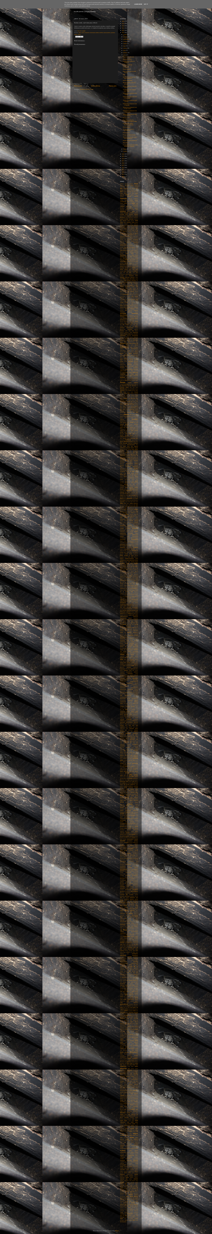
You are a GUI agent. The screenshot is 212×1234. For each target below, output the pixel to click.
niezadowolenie (123, 700)
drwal (125, 340)
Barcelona (128, 236)
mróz (130, 648)
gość (126, 421)
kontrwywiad (127, 542)
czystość (136, 300)
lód (126, 588)
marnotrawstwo (131, 605)
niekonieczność (127, 676)
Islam (128, 473)
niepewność (122, 683)
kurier (124, 569)
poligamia (131, 802)
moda (127, 640)
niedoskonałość (123, 675)
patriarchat (129, 763)
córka (137, 289)
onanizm (121, 734)
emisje (128, 374)
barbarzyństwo (123, 236)
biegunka (131, 250)
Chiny (124, 279)
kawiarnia (131, 500)
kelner (132, 501)
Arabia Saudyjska (124, 213)
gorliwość (122, 419)
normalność (122, 706)
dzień (132, 355)
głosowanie (129, 412)
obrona (121, 714)
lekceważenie (135, 576)
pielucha (136, 771)
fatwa (128, 389)
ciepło (137, 285)
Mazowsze (125, 613)
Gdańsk (124, 406)
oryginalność (125, 742)
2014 (123, 167)
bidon (137, 248)
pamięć (130, 752)
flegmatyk (136, 393)
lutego (124, 149)
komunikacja (127, 528)
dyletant (134, 343)
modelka (131, 640)
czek (125, 297)
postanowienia (123, 818)
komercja (136, 520)
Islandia (132, 473)
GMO (130, 414)
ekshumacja (129, 364)
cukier (128, 291)
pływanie (128, 784)
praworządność (125, 836)
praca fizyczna (135, 828)
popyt (132, 812)
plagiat (131, 780)
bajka (121, 231)
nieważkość (136, 695)
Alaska (121, 193)
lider (137, 580)
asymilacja (136, 219)
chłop (133, 279)
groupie (136, 425)
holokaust (135, 443)
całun (121, 272)
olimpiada (128, 733)
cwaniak (132, 291)
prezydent (122, 841)
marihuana (132, 604)
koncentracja (122, 530)
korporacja (122, 547)
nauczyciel (128, 665)
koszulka (124, 550)
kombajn (121, 520)
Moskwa (122, 646)
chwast (136, 282)
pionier (124, 776)
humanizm (128, 447)
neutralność (126, 670)
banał (131, 233)
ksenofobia (122, 563)
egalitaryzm (136, 358)
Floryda (121, 395)
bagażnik (130, 230)
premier (133, 837)
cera (133, 274)
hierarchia (124, 438)
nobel (134, 703)
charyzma (127, 277)
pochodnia (136, 786)
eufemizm (130, 380)
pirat (128, 778)
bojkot (130, 259)
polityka (130, 804)
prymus (133, 856)
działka (126, 353)
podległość (130, 790)
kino (134, 504)
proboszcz (122, 842)
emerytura (135, 372)
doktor (126, 330)
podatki (132, 789)
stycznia (125, 151)
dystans (132, 350)
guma (127, 430)
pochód (121, 787)
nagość (132, 656)
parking (130, 758)
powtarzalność (135, 824)
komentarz (131, 520)
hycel (126, 449)
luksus (130, 590)
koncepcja (128, 530)
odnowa (136, 720)
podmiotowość (122, 792)
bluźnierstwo (135, 256)
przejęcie (129, 866)
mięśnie (136, 627)
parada (127, 757)
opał (133, 734)
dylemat (130, 343)
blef (131, 255)
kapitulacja (122, 492)
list (127, 582)
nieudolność (131, 694)
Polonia (136, 804)
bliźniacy (122, 256)
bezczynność (135, 239)
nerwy (136, 668)
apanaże (136, 208)
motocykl (130, 646)
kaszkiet (131, 496)
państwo (122, 755)
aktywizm (129, 191)
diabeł (136, 321)
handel (129, 433)
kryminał (122, 560)
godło (124, 416)
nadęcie (136, 652)
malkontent (122, 599)
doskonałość (123, 335)
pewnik (121, 769)
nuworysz (133, 709)
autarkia (136, 222)
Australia (129, 222)
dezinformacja (126, 321)
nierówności (123, 687)
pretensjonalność (130, 839)
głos (125, 412)
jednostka (136, 477)
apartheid (132, 209)
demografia (123, 313)
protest (129, 853)
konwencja (122, 544)
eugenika (133, 380)
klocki (126, 511)
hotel (132, 446)
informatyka (122, 462)
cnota (125, 289)
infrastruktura (129, 462)
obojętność (122, 712)
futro (132, 401)
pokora (136, 798)
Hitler (134, 441)
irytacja (124, 473)
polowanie (122, 806)
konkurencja (135, 534)
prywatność (129, 858)
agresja (121, 190)
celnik (133, 272)
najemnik (130, 657)
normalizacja (135, 705)
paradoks (131, 757)
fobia (127, 395)
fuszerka (128, 401)
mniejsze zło (135, 637)
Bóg (125, 261)
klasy (129, 506)
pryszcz (136, 856)
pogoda (127, 797)
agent (137, 188)
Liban (137, 579)
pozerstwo (122, 826)
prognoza (127, 845)
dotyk (124, 337)
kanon (121, 490)
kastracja (121, 496)
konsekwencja (135, 536)
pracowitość (129, 829)
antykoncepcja (129, 206)
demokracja (135, 313)
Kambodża (122, 487)
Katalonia (122, 498)
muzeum (131, 649)
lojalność (136, 585)
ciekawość (122, 285)
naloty (137, 657)
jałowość (136, 474)
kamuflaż (136, 487)
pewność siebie (126, 769)
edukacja (126, 358)
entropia (130, 375)
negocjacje (122, 668)
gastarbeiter (131, 403)
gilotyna (136, 409)
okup (131, 731)
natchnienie (135, 664)
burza (125, 271)
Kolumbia (131, 519)
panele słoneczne (131, 753)
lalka (126, 572)
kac (137, 482)
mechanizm (126, 615)
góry (128, 422)
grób (124, 427)
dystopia (136, 350)
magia (121, 597)
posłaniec (132, 817)
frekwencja (133, 398)
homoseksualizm (131, 444)
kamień (126, 487)
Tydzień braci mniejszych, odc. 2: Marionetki (130, 111)
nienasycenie (128, 678)
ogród (127, 728)
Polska (128, 806)
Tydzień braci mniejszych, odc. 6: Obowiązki (130, 97)
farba (131, 387)
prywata (125, 858)
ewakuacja (136, 382)
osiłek (134, 742)
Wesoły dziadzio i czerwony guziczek (129, 83)
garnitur (126, 403)
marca (124, 55)
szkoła (75, 34)
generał (132, 406)
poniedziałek (127, 809)
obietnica (128, 711)
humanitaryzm (123, 447)
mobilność (136, 638)
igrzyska (127, 452)
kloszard (134, 511)
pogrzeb (136, 797)
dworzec (133, 341)
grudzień (131, 427)
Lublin (128, 588)
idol (130, 451)
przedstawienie (135, 864)
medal (130, 615)
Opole (134, 736)
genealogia (128, 406)
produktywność (135, 842)
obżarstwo (122, 717)
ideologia (122, 451)
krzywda (132, 561)
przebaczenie (122, 859)
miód (128, 634)
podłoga (133, 790)
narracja (121, 662)
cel (127, 272)
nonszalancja (127, 705)
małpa (121, 601)
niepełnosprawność (134, 681)
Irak (130, 471)
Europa (122, 382)
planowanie (122, 781)
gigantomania (131, 409)
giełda (124, 409)
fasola (137, 387)
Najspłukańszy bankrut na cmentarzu (129, 61)
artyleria (133, 215)
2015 (123, 165)
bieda (121, 250)
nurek (130, 709)
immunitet (122, 454)
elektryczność (123, 370)
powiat (136, 821)
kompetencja (123, 525)
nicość (130, 670)
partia (121, 760)
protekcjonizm (122, 853)
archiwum (136, 212)
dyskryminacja (134, 348)
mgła (137, 622)
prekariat (121, 837)
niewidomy (130, 697)
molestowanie (122, 641)
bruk (133, 264)
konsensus (128, 537)
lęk (134, 579)
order (137, 739)
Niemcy (133, 677)
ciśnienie (134, 288)
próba (137, 855)
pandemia (121, 753)
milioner (126, 630)
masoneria (124, 610)
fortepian (128, 396)
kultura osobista (99, 32)
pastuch (128, 761)
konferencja (122, 531)
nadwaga (127, 654)
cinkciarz (127, 288)
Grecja (121, 425)
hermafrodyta (129, 436)
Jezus (133, 481)
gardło (124, 403)
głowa (134, 412)
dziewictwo (135, 355)
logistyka (132, 585)
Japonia (125, 476)
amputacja (126, 200)
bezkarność (122, 242)
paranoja (135, 757)
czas (132, 296)
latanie (132, 572)
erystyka (124, 378)
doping (125, 334)
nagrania (136, 656)
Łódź (125, 594)
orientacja (134, 741)
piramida (136, 776)
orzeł (130, 742)
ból (131, 261)
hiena (121, 438)
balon (137, 231)
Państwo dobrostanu (127, 80)
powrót (136, 823)
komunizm (135, 528)
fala (128, 385)
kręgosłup (121, 557)
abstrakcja (122, 185)
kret (129, 555)
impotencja (128, 455)
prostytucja (122, 852)
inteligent (121, 468)
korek (133, 545)
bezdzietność (127, 241)
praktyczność (127, 831)
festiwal (129, 390)
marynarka (122, 608)
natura (124, 665)
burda (137, 269)
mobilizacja (131, 638)
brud (126, 264)
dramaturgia (122, 338)
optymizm (132, 739)
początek (136, 787)
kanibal (136, 489)
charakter (122, 277)
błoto (129, 258)
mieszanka (136, 626)
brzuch (136, 266)
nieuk (121, 695)
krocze (125, 557)
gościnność (122, 421)
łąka (137, 593)
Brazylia (130, 263)
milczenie (122, 630)
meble (135, 613)
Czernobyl (122, 299)
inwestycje (135, 470)
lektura (133, 577)
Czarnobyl (136, 294)
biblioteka (133, 248)
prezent (136, 839)
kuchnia (121, 566)
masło (121, 610)
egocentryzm (126, 359)
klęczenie (121, 509)
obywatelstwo (135, 716)
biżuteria (128, 255)
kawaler (124, 500)
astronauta (126, 219)
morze (136, 645)
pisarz (130, 778)
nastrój (125, 664)
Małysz (124, 601)
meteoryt (124, 621)
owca (132, 747)
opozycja (132, 738)
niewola (128, 698)
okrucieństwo (122, 731)
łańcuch (126, 593)
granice (131, 424)
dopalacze (122, 334)
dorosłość (136, 334)
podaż (137, 789)
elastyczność (122, 369)
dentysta (136, 315)
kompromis (127, 526)
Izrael (121, 475)
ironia (121, 473)
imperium (132, 454)
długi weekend (125, 324)
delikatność (130, 310)
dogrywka (136, 329)
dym (137, 343)
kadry (130, 484)
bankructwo (131, 234)
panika (136, 753)
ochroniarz (122, 719)
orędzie (121, 741)
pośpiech (132, 818)
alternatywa (132, 194)
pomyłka (131, 807)
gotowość (133, 421)
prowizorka (127, 855)
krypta (125, 560)
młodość (122, 637)
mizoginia (136, 635)
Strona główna (95, 86)
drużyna (121, 340)
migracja (121, 629)
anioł (137, 203)
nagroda (122, 657)
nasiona (136, 662)
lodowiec (121, 585)
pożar (136, 826)
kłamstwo (125, 512)
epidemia (122, 377)
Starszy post (112, 86)
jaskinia (136, 476)
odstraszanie (129, 723)
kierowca (136, 503)
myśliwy (130, 651)
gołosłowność (127, 417)
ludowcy (121, 590)
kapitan (136, 490)
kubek (130, 565)
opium (132, 736)
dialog (125, 323)
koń (121, 545)
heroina (134, 436)
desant (121, 318)
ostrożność (128, 744)
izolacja (136, 473)
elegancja (127, 369)
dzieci (130, 353)
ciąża (131, 283)
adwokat (136, 186)
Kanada (121, 489)
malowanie (127, 599)
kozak (125, 552)
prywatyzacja (135, 858)
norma (131, 705)
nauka (132, 665)
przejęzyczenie (135, 866)
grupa (135, 427)
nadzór (136, 654)
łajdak (132, 591)
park (128, 758)
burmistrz (121, 271)
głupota (126, 414)
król (132, 557)
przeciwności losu (133, 861)
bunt (133, 269)
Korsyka (130, 547)
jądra (127, 477)
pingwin (121, 776)
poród (137, 813)
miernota (136, 624)
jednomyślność (131, 477)
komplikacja (122, 526)
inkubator (136, 462)
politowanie (122, 804)
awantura (121, 228)
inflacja (126, 460)
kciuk (126, 501)
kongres (136, 533)
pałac (128, 752)
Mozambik (122, 648)
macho (124, 596)
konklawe (129, 534)
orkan (121, 742)
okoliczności (130, 730)
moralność (122, 645)
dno (134, 324)
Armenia (124, 215)
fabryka (132, 384)
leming (136, 577)
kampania (131, 487)
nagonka (127, 656)
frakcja (121, 398)
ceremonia (136, 274)
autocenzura (126, 223)
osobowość (122, 744)
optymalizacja (126, 739)
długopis (131, 324)
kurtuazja (131, 569)
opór (137, 738)
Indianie (128, 457)
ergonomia (136, 377)
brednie (136, 263)
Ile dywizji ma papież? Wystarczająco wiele (128, 124)
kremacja (126, 555)
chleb (131, 278)
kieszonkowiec (122, 504)
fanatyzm (122, 387)
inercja (136, 458)
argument (136, 214)
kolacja (126, 516)
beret (134, 237)
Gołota (132, 417)
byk (132, 271)
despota (128, 318)
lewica (132, 579)
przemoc (113, 32)
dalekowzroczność (134, 302)
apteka (133, 211)
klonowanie (130, 511)
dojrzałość (122, 330)
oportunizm (122, 738)
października (126, 39)
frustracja (122, 400)
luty (121, 591)
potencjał (136, 820)
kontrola (136, 541)
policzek (126, 802)
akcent (125, 190)
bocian (136, 258)
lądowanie (125, 574)
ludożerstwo (125, 590)
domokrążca (127, 332)
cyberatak (136, 291)
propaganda (130, 849)
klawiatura (122, 508)
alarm (137, 191)
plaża (133, 781)
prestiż (121, 839)
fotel (131, 396)
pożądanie (122, 828)
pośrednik (136, 818)
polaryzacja (135, 800)
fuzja (134, 401)
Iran (133, 471)
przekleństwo (122, 867)
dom (133, 330)
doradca (132, 334)
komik (124, 522)
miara (121, 624)
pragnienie (122, 831)
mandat (132, 602)
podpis (136, 792)
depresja (136, 316)
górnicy (125, 422)
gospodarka (135, 419)
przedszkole (123, 866)
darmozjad (136, 304)
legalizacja (136, 574)
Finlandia (136, 392)
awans (136, 227)
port (120, 815)
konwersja (133, 544)
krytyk (133, 560)
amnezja (121, 200)
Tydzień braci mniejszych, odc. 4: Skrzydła (130, 104)
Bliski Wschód (135, 255)
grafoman (122, 424)
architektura (131, 212)
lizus (134, 583)
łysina (137, 594)
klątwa (126, 508)
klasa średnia (124, 506)
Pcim (121, 766)
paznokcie (129, 765)
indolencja (123, 459)
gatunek (124, 404)
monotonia (131, 643)
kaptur (129, 492)
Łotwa (123, 594)
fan (137, 385)
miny (125, 634)
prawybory (132, 836)
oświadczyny (135, 746)
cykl (125, 293)
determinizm (127, 319)
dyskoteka (122, 348)
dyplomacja (124, 347)
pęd (129, 769)
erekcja (132, 377)
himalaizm (132, 438)
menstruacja (127, 619)
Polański (131, 800)
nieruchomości (134, 687)
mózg (125, 648)
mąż (132, 613)
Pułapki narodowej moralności (130, 140)
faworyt (136, 389)
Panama (136, 752)
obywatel (130, 716)
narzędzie (133, 662)
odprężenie (122, 723)
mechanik (121, 615)
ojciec (136, 728)
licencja (128, 580)
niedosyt (127, 675)
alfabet (136, 193)
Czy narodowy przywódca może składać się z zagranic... (130, 145)
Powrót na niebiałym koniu (129, 135)
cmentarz (122, 289)
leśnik (125, 579)
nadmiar (122, 654)
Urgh (124, 74)
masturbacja (129, 610)
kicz (125, 503)
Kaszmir (134, 496)
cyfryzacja (122, 293)
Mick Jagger (129, 624)
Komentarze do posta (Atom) (86, 89)
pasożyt (124, 761)
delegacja (121, 310)
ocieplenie (129, 719)
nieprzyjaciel (135, 686)
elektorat (131, 369)
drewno (130, 338)
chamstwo (87, 32)
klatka (134, 506)
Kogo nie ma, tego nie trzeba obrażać (129, 72)
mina (125, 632)
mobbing (127, 638)
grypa (128, 429)
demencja (130, 312)
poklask (128, 798)
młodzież (127, 637)
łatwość (132, 593)
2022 (123, 30)
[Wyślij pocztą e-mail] (76, 37)
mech (137, 613)
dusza (129, 341)
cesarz (126, 275)
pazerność (125, 765)
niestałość (136, 689)
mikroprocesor (135, 629)
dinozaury (136, 323)
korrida (127, 547)
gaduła (137, 401)
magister (124, 597)
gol (133, 416)
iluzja (134, 452)
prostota (136, 850)
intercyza (126, 468)
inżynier (127, 471)
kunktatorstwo (129, 568)
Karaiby (130, 493)
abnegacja (126, 183)
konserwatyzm (134, 538)
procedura (126, 842)
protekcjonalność (135, 852)
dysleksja (128, 350)
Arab (137, 211)
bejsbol (129, 237)
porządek (133, 815)
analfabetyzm (123, 201)
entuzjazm (135, 375)
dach (130, 302)
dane (124, 304)
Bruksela (122, 266)
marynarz (126, 608)
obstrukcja (122, 716)
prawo (133, 834)
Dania (132, 304)
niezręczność (130, 701)
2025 (123, 23)
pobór (137, 784)
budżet (134, 268)
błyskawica (133, 258)
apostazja (129, 211)
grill (130, 425)
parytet (134, 760)
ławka (135, 593)
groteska (132, 425)
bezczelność (129, 239)
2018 (123, 158)
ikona (131, 452)
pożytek (125, 828)
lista (130, 582)
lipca (124, 46)
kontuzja (132, 542)
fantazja (127, 387)
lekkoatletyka (122, 577)
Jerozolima (122, 481)
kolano (129, 516)
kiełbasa (131, 503)
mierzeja (121, 626)
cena (137, 272)
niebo (133, 670)
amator (136, 194)
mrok (128, 648)
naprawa (124, 661)
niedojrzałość (130, 673)
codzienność (129, 289)
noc (137, 703)
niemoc (136, 676)
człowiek (133, 299)
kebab (129, 501)
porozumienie (132, 813)
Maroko (136, 605)
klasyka (131, 506)
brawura (126, 263)
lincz (123, 582)
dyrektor (131, 347)
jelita (137, 479)
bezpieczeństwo (123, 244)
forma (137, 395)
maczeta (126, 596)
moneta (136, 641)
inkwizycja (122, 463)
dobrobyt (122, 327)
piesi (137, 772)
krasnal (130, 553)
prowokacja (132, 855)
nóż (123, 709)
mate (137, 610)
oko (126, 730)
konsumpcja (134, 539)
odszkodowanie (135, 723)
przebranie (132, 859)
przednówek (122, 864)
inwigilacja (122, 471)
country (133, 289)
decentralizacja (126, 305)
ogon (134, 727)
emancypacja (125, 372)
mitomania (126, 635)
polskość (132, 805)
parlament (135, 758)
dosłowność (129, 335)
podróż (121, 794)
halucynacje (122, 433)
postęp (128, 818)
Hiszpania (130, 441)
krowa (129, 557)
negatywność (135, 667)
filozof (124, 392)
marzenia (130, 608)
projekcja (136, 845)
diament (128, 323)
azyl (121, 230)
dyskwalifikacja (123, 350)
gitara (130, 410)
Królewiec (136, 557)
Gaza (130, 404)
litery (125, 583)
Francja (125, 398)
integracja (122, 466)
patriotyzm (135, 763)
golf (135, 416)
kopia (127, 545)
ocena (133, 717)
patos (125, 763)
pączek (136, 765)
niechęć (136, 670)
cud (121, 291)
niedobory (136, 672)
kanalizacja (125, 489)
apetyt (137, 209)
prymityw (129, 856)
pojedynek (122, 798)
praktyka (132, 831)
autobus (121, 223)
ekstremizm (135, 367)
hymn (133, 449)
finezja (132, 392)
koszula (121, 550)
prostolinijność (131, 850)
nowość (133, 708)
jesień (126, 481)
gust (129, 430)
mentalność (131, 619)
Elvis (121, 372)
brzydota (122, 268)
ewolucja (127, 384)
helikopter (122, 436)
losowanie (129, 586)
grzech (130, 429)
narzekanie (129, 662)
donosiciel (135, 332)
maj (127, 597)
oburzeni (126, 716)
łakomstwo (136, 591)
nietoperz (121, 694)
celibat (130, 272)
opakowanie (129, 734)
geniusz (136, 406)
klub (137, 511)
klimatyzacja (122, 511)
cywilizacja (125, 294)
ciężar (137, 286)
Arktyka (121, 215)
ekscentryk (129, 363)
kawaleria (128, 500)
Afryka (133, 188)
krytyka (136, 560)
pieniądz (127, 773)
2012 (123, 172)
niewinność (122, 698)
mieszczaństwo (107, 32)
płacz (135, 783)
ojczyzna (121, 730)
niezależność (130, 700)
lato (135, 572)
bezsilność (131, 245)
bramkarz (134, 261)
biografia (121, 253)
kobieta (127, 514)
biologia (127, 253)
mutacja (127, 649)
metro (132, 621)
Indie (132, 457)
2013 (123, 170)
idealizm (136, 449)
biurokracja (123, 255)
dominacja (122, 332)
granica (127, 424)
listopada (125, 37)
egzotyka (125, 361)
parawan (125, 758)
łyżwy (121, 596)
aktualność (125, 191)
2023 (123, 28)
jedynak (133, 479)
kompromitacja (134, 527)
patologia (122, 763)
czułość (121, 300)
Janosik (121, 476)
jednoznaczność (127, 479)
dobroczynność (129, 327)
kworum (136, 571)
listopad (133, 582)
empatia (136, 374)
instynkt (127, 465)
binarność (136, 252)
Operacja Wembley (127, 59)
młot (130, 637)
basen (134, 236)
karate (133, 493)
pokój (121, 800)
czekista (128, 297)
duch (137, 340)
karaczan (127, 493)
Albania (125, 193)
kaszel (128, 496)
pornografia (127, 813)
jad (128, 474)
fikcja (137, 390)
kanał (129, 489)
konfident (127, 531)
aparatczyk (122, 209)
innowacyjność (129, 463)
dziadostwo (132, 351)
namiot (125, 659)
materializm (128, 611)
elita (132, 370)
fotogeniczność (135, 396)
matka (136, 612)
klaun (137, 506)
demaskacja (122, 311)
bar (137, 234)
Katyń (136, 498)
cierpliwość (127, 286)
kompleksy (129, 525)
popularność (122, 812)
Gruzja (121, 429)
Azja (137, 228)
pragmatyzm (135, 829)
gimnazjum (122, 410)
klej (128, 508)
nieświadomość (135, 692)
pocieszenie (131, 787)
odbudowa (122, 720)
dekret (137, 308)
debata (121, 305)
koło (134, 519)
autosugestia (127, 227)
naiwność (126, 657)
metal (121, 621)
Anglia (133, 203)
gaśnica (121, 404)
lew (130, 579)
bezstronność (135, 245)
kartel (127, 495)
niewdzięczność (123, 697)
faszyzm (122, 389)
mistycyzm (136, 634)
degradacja (122, 308)
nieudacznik (126, 694)
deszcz (136, 318)
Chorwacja (133, 280)
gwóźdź (125, 432)
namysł (128, 659)
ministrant (122, 634)
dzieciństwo (135, 353)
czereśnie (136, 297)
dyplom (136, 345)
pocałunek (126, 786)
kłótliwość (133, 512)
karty (130, 495)
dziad (125, 351)
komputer (122, 528)
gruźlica (124, 429)
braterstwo (122, 263)
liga (120, 582)
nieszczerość (135, 690)
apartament (127, 209)
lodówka (125, 585)
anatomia (136, 201)
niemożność (122, 678)
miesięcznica (128, 626)
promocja (124, 848)
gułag (124, 430)
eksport (136, 366)
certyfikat (121, 275)
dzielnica (121, 355)
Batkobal (122, 237)
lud (131, 588)
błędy (126, 258)
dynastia (127, 345)
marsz (124, 607)
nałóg (121, 659)
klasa (121, 506)
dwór (137, 341)
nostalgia (133, 706)
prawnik (130, 834)
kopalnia (124, 545)
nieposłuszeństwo (135, 684)
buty (130, 271)
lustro (136, 590)
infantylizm (122, 460)
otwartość (128, 747)
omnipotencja (135, 733)
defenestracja (135, 305)
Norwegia (127, 706)
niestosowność (122, 690)
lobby (137, 583)
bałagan (122, 233)
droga (134, 338)
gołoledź (121, 417)
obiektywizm (122, 711)
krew (132, 555)
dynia (132, 345)
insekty (136, 463)
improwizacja (133, 455)
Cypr (131, 293)
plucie (127, 783)
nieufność (136, 694)
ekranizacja (122, 363)
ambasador (129, 196)
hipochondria (122, 440)
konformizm (123, 533)
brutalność (126, 266)
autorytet (136, 225)
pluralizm (130, 783)
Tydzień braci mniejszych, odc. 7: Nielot (130, 93)
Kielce (128, 503)
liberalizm (122, 580)
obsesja (130, 714)
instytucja (131, 465)
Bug (137, 267)
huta (124, 449)
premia (130, 837)
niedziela (131, 675)
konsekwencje (123, 537)
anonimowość (122, 205)
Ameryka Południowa (133, 198)
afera (121, 188)
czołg (136, 299)
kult (133, 566)
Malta (130, 599)
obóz (131, 712)
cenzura (130, 274)
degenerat (136, 307)
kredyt (121, 555)
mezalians (136, 621)
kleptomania (132, 508)
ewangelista (122, 384)
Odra (126, 723)
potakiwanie (131, 820)
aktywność (133, 191)
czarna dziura (131, 294)
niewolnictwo (135, 698)
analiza (128, 201)
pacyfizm (136, 749)
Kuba (127, 565)
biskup (132, 253)
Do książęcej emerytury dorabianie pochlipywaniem (130, 120)
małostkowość (134, 599)
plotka (124, 783)
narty (125, 662)
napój (121, 661)
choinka (121, 280)
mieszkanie (129, 627)
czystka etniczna (130, 300)
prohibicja (132, 845)
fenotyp (126, 390)
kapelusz (124, 490)
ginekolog (127, 410)
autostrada (122, 227)
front (137, 398)
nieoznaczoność (123, 681)
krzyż (136, 561)
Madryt (130, 596)
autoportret (129, 225)
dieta (132, 323)
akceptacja (128, 190)
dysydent (121, 351)
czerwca (125, 48)
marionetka (136, 604)
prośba (128, 852)
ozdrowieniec (122, 749)
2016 (123, 163)
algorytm (122, 195)
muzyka (136, 649)
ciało (121, 283)
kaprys (126, 492)
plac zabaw (125, 780)
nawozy (136, 665)
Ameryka (123, 198)
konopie (128, 536)
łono (121, 594)
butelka (127, 271)
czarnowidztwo (123, 296)
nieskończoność (123, 689)
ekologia (130, 361)
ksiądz (127, 563)
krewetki (136, 555)
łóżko (133, 594)
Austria (133, 222)
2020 (123, 154)
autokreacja (136, 223)
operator (125, 736)
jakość (133, 474)
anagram (136, 200)
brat (137, 261)
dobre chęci (131, 326)
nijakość (121, 703)
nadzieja (132, 654)
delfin (126, 310)
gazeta (132, 404)
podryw (125, 794)
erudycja (121, 378)
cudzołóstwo (124, 291)
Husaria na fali (126, 117)
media (133, 615)
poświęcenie (123, 820)
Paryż (137, 760)
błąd (124, 258)
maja (124, 50)
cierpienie (122, 286)
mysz (121, 651)
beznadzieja (135, 242)
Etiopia (126, 380)
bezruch (127, 245)
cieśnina (132, 286)
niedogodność (122, 673)
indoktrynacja (135, 457)
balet (134, 231)
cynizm (128, 293)
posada (136, 815)
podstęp (132, 794)
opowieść (127, 738)
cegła (124, 272)
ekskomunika (135, 364)
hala (137, 432)
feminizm (122, 390)
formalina (122, 396)
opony (137, 736)
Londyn (125, 586)
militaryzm (130, 630)
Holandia (125, 443)
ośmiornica (129, 746)
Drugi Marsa (126, 142)
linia (125, 582)
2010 (123, 176)
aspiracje (121, 219)
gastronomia (136, 403)
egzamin (121, 361)
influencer (131, 460)
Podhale (126, 790)
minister (129, 632)
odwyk (126, 725)
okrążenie (136, 730)
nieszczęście (122, 692)
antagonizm (135, 205)
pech (123, 766)
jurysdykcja (122, 482)
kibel (137, 501)
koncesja (136, 530)
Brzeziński (130, 266)
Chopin (124, 280)
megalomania (123, 618)
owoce (136, 747)
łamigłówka (122, 593)
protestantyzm (135, 853)
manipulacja (123, 604)
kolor (127, 519)
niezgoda (136, 700)
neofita (126, 668)
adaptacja (136, 185)
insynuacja (136, 465)
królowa (121, 558)
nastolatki (122, 664)
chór (137, 280)
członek (129, 299)
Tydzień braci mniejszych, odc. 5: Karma (130, 100)
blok (128, 256)
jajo (130, 474)
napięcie (132, 659)
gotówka (136, 421)
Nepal (129, 668)
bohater (127, 260)
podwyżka (136, 794)
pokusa (124, 800)
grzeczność (135, 429)
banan (133, 233)
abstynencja (127, 185)
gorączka (136, 417)
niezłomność (123, 701)
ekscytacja (136, 363)
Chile (121, 278)
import (136, 454)
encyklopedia (122, 375)
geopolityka (133, 407)
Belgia (131, 237)
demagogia (136, 310)
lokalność (121, 586)
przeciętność (123, 861)
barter (132, 236)
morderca (131, 645)
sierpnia (125, 43)
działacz (136, 351)
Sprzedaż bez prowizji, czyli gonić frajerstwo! (129, 77)
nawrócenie (122, 667)
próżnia (121, 856)
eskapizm (132, 378)
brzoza (133, 266)
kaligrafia (131, 485)
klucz (121, 512)
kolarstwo (133, 516)
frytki (126, 400)
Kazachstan (136, 500)
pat (134, 761)
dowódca (131, 337)
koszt (137, 549)
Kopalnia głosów (127, 69)
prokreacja (130, 847)
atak (121, 220)
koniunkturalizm (123, 534)
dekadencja (127, 308)
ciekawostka (135, 283)
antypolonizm (135, 206)
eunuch (136, 380)
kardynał (136, 493)
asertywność (135, 217)
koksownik (136, 514)
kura (133, 568)
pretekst (124, 839)
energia (127, 375)
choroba (129, 280)
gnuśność (121, 416)
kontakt (121, 541)
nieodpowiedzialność (124, 679)
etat (123, 380)
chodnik (136, 278)
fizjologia (121, 393)
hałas (126, 433)
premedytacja (126, 837)
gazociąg (136, 404)
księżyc (121, 565)
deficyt (125, 307)
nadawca (127, 652)
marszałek (128, 607)
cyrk (133, 293)
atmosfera (132, 220)
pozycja (133, 826)
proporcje (136, 848)
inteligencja (135, 466)
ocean (129, 717)
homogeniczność (123, 444)
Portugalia (124, 815)
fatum (126, 389)
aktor (80, 32)
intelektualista (128, 466)
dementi (136, 311)
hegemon (136, 435)
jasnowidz (122, 477)
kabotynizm (133, 482)
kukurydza (128, 566)
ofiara (130, 725)
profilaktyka (122, 845)
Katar (125, 498)
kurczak (136, 568)
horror (128, 446)
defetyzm (122, 307)
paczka (121, 750)
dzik (121, 356)
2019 (123, 156)
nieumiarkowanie (128, 695)
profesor (136, 844)
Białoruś (125, 248)
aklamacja (132, 190)
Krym (137, 558)
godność (128, 416)
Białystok (129, 248)
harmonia (127, 435)
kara (137, 492)
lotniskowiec (122, 588)
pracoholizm (122, 829)
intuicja (131, 469)
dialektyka (122, 323)
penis (129, 766)
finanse (128, 392)
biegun (128, 250)
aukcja (125, 222)
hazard (131, 435)
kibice (121, 503)
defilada (129, 307)
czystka (124, 300)
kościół (134, 550)
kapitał (133, 490)
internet (136, 468)
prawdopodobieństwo (134, 832)
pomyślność (122, 809)
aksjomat (136, 190)
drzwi (131, 340)
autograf (131, 223)
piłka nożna (133, 774)
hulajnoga (136, 446)
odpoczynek (122, 722)
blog (126, 256)
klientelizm (132, 509)
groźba (121, 427)
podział (122, 795)
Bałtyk (125, 233)
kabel (129, 482)
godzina (131, 416)
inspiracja (122, 465)
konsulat (128, 539)
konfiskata (131, 531)
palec (131, 750)
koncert (132, 530)
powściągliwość (129, 824)
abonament (131, 183)
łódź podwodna (129, 594)
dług (121, 324)
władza (79, 34)
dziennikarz (127, 355)
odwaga (122, 725)
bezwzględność (132, 247)
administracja (122, 186)
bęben (137, 247)
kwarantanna (123, 571)
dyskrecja (127, 348)
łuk (135, 594)
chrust (121, 282)
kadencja (126, 484)
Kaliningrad (136, 485)
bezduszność (122, 241)
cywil (121, 294)
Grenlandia (126, 425)
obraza (136, 712)
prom (121, 848)
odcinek (130, 720)
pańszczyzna (127, 755)
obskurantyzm (135, 714)
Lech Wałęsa (130, 574)
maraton (127, 604)
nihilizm (136, 701)
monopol (126, 643)
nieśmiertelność (128, 692)
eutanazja (129, 382)
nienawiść (135, 678)
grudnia (125, 34)
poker (125, 798)
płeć (137, 783)
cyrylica (136, 293)
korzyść (121, 549)
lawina (121, 574)
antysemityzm (129, 208)
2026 (123, 21)
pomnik (122, 807)
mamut (129, 602)
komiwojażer (122, 523)
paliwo (121, 752)
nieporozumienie (123, 684)
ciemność (131, 285)
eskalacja (128, 378)
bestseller (121, 239)
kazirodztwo (122, 501)
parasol (121, 758)
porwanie (128, 815)
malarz (136, 597)
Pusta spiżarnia (126, 132)
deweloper (132, 319)
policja (122, 802)
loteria (132, 586)
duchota (121, 341)
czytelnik (122, 302)
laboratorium (122, 572)
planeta (136, 780)
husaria (121, 449)
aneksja (125, 203)
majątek (129, 597)
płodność (121, 784)
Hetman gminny (126, 127)
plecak (121, 783)
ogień (137, 725)
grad (137, 422)
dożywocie (136, 337)
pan (133, 752)
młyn (132, 637)
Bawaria (125, 237)
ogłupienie (130, 727)
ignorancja (135, 451)
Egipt (121, 359)
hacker (129, 432)
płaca (133, 783)
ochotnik (136, 717)
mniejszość (122, 638)
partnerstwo (126, 760)
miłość (121, 632)
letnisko (127, 579)
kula (131, 566)
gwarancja (136, 430)
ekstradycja (122, 367)
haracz (136, 433)
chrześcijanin (125, 282)
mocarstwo (122, 640)
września (125, 41)
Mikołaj (125, 629)
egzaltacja (136, 359)
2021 (123, 32)
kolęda (137, 517)
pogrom (131, 797)
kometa (121, 522)
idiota (127, 451)
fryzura (132, 400)
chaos (136, 275)
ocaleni (126, 717)
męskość (128, 622)
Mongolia (121, 643)
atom (136, 220)
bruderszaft (130, 264)
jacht (127, 474)
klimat (136, 509)
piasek (134, 769)
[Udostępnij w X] (79, 37)
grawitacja (136, 424)
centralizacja (122, 274)
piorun (127, 776)
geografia (124, 407)
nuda (126, 709)
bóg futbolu (128, 261)
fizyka (125, 393)
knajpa (137, 512)
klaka (137, 504)
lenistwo (121, 579)
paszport (131, 761)
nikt (129, 703)
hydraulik (129, 449)
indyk (127, 458)
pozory (129, 826)
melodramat (122, 619)
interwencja (127, 469)
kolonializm (123, 519)
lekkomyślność (128, 577)
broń (124, 264)
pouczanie (127, 821)
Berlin (137, 237)
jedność (121, 479)
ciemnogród (127, 285)
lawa (137, 572)
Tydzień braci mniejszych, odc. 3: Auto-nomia (130, 107)
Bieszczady (122, 252)
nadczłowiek (132, 652)
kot (137, 550)
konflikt (136, 531)
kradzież (136, 552)
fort (125, 396)
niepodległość (130, 683)
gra (135, 422)
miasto (124, 624)
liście (137, 582)
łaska (129, 593)
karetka (121, 495)
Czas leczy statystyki (127, 64)
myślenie (125, 651)
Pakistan (128, 750)
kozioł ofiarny (129, 552)
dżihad (137, 356)
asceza (126, 217)
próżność (125, 856)
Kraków (126, 553)
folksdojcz (133, 395)
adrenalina (131, 186)
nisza (132, 703)
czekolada (132, 297)
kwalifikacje (135, 569)
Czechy (136, 296)
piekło (121, 771)
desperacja (125, 318)
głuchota (121, 414)
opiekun (129, 736)
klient (128, 509)
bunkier (130, 269)
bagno (133, 230)
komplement (136, 525)
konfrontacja (130, 533)
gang (121, 403)
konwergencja (128, 544)
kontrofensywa (131, 541)
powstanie (122, 824)
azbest (128, 228)
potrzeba (121, 821)
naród (137, 661)
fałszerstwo (134, 385)
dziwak (130, 356)
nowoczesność (129, 708)
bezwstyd (126, 247)
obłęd (136, 711)
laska (130, 572)
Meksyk (130, 618)
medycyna (135, 616)
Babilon (126, 230)
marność (125, 605)
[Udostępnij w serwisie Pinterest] (82, 37)
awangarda (133, 227)
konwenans (92, 32)
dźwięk (133, 356)
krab (133, 552)
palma (125, 752)
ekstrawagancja (129, 367)
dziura (127, 356)
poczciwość (122, 789)
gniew (136, 414)
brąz (134, 263)
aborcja (136, 184)
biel (134, 250)
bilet (128, 252)
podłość (136, 790)
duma (125, 341)
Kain (134, 484)
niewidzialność (135, 697)
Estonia (121, 380)
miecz (133, 624)
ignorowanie (122, 452)
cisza (130, 288)
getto (121, 409)
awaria (125, 228)
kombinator (126, 520)
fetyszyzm (133, 390)
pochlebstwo (130, 786)
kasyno (125, 496)
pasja (121, 761)
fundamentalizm (123, 401)
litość (128, 583)
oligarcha (122, 733)
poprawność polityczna (131, 810)
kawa (121, 500)
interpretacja (122, 469)
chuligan (130, 282)
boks (137, 260)
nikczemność (126, 703)
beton (125, 239)
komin (127, 522)
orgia (130, 741)
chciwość (132, 277)
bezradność (136, 244)
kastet (137, 495)
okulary (128, 731)
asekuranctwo (130, 217)
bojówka (133, 259)
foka (129, 395)
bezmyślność (128, 242)
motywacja (135, 646)
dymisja (122, 345)
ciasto (124, 283)
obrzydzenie (126, 714)
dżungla (121, 358)
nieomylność (135, 679)
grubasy (127, 427)
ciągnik (128, 283)
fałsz (130, 385)
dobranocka (126, 326)
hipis (137, 438)
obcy (137, 709)
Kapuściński (133, 492)
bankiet (126, 234)
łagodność (127, 591)
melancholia (136, 618)
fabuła (135, 384)
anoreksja (128, 205)
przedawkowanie (129, 863)
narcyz (127, 661)
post (137, 817)
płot (124, 784)
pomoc (126, 807)
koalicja (122, 514)
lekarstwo (126, 576)
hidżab (137, 436)
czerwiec (125, 299)
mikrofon (130, 629)
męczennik (122, 622)
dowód (127, 337)
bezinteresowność (134, 241)
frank (129, 398)
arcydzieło (122, 214)
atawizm (124, 220)
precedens (136, 836)
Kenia (134, 501)
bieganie (125, 250)
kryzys (122, 562)
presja (137, 837)
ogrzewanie (131, 728)
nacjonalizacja (135, 651)
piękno (121, 775)
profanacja (122, 844)
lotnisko (136, 587)
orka (137, 741)
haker (135, 432)
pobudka (121, 786)
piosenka (131, 776)
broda (121, 264)
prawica (121, 834)
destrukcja (132, 318)
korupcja (135, 547)
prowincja (122, 855)
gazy (121, 406)
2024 (123, 26)
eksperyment (131, 366)
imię (137, 452)
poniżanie (131, 809)
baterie (136, 236)
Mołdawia (128, 641)
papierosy (135, 755)
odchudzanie (126, 720)
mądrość (130, 613)
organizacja (126, 741)
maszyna (134, 610)
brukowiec (136, 264)
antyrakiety (122, 208)
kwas (128, 571)
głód (137, 412)
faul (130, 389)
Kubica (133, 565)
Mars (121, 607)
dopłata (129, 334)
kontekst (125, 541)
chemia (136, 277)
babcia (123, 230)
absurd (131, 185)
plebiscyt (136, 781)
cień (134, 285)
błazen (121, 258)
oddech (133, 720)
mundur (121, 649)
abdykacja (122, 183)
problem (136, 841)
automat (121, 225)
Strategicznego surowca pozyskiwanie (128, 129)
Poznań (126, 826)
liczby (135, 580)
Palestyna (135, 750)
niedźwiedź (135, 675)
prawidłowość (125, 834)
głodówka (121, 412)
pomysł (136, 807)
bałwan (128, 233)
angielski (129, 203)
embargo (130, 372)
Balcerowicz (130, 231)
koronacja (136, 545)
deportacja (127, 316)
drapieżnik (127, 338)
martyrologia (135, 607)
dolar (130, 330)
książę (131, 563)
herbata (125, 436)
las (127, 572)
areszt (126, 214)
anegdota (121, 203)
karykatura (133, 495)
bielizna (136, 250)
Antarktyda (122, 206)
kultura (136, 566)
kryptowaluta (129, 560)
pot (127, 820)
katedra (133, 498)
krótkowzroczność (129, 558)
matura (121, 613)
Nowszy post (78, 86)
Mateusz (132, 611)
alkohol (127, 195)
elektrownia (135, 369)
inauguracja (125, 457)
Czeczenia (122, 297)
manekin (136, 602)
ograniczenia (122, 728)
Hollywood (130, 443)
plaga (129, 780)
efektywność (130, 358)
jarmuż (133, 476)
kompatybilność (135, 523)
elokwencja (136, 370)
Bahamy (136, 230)
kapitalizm (129, 490)
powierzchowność (123, 823)
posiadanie (126, 817)
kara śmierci (122, 493)
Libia (125, 580)
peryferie (130, 768)
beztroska (121, 247)
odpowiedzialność (129, 722)
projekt (121, 847)
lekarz (130, 576)
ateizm (128, 220)
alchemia (129, 193)
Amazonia (122, 196)
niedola (136, 673)
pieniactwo (122, 772)
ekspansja (122, 366)
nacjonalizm (123, 653)
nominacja (122, 705)
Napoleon (136, 659)
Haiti (132, 432)
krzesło (126, 561)
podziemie (128, 795)
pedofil (126, 766)
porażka (122, 814)
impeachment (127, 454)
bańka (135, 234)
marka (121, 605)
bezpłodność (130, 244)
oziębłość (127, 749)
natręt (121, 665)
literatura (121, 583)
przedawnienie (135, 863)
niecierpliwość (129, 672)
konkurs (122, 536)
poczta (127, 789)
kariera (124, 495)
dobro (136, 326)
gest (137, 407)
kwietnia (125, 52)
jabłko (124, 474)
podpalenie (132, 792)
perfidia (132, 766)
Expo (130, 384)
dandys (121, 304)
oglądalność (122, 727)
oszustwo (122, 746)
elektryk (128, 370)
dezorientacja (132, 321)
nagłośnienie (122, 656)
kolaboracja (122, 516)
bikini (126, 252)
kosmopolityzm (127, 549)
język (136, 481)
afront (130, 188)
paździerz (133, 765)
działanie (121, 353)
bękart (121, 248)
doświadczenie (135, 335)
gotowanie (129, 421)
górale (121, 422)
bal (126, 231)
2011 (123, 174)
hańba (133, 433)
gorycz (128, 419)
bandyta (136, 233)
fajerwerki (124, 385)
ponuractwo (136, 809)
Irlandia (136, 471)
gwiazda (121, 432)
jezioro (129, 481)
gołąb (137, 416)
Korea (130, 545)
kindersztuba (131, 504)
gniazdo (133, 414)
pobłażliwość (132, 784)
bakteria (124, 231)
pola (128, 800)
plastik (127, 781)
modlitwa (136, 640)
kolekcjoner (132, 517)
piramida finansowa (123, 778)
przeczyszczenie (123, 863)
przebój (127, 859)
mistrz (131, 634)
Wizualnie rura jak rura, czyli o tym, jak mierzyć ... (130, 137)
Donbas (131, 332)
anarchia (132, 201)
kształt (124, 565)
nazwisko (129, 667)
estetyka (136, 379)
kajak (137, 484)
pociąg (125, 787)
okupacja (136, 731)
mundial (136, 648)
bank (124, 234)
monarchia (133, 641)
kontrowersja (122, 542)
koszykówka (129, 550)
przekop (130, 867)
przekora (136, 867)
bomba (121, 261)
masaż (133, 608)
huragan (136, 447)
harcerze (121, 435)
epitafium (127, 377)
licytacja (131, 580)
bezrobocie (122, 245)
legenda (122, 576)
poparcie (121, 810)
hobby (137, 441)
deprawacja (131, 316)
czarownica (128, 296)
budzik (130, 267)
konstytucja (122, 539)
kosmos (133, 549)
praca (129, 828)
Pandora (125, 753)
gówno (131, 422)
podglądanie (122, 790)
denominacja (131, 315)
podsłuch (129, 794)
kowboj (121, 552)
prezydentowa (129, 840)
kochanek (131, 514)
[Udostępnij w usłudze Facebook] (81, 37)
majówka (133, 597)
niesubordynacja (129, 690)
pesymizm (135, 768)
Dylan (127, 343)
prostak (125, 850)
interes (130, 468)
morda (127, 645)
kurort (127, 569)
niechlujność (122, 672)
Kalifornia (127, 485)
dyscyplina (136, 347)
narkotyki (132, 661)
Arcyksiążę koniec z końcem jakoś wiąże (129, 90)
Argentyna (131, 214)
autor (132, 225)
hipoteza (133, 440)
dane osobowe (128, 304)
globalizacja (135, 411)
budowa (126, 268)
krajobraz (121, 553)
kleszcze (136, 508)
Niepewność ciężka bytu (128, 57)
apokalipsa (123, 211)
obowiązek (127, 712)
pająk (125, 750)
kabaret (126, 482)
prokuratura (135, 847)
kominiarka (131, 522)
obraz (133, 712)
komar (136, 519)
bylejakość (135, 271)
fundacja (136, 400)
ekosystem (136, 361)
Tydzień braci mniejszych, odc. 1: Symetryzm (130, 114)
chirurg (127, 278)
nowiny (125, 708)
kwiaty (132, 571)
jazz (125, 477)
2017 (123, 161)
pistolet (134, 778)
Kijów (127, 504)
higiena (128, 438)
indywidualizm (132, 458)
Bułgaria (126, 269)
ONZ (125, 734)
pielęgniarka (126, 771)
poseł (121, 817)
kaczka (121, 484)
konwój (136, 544)
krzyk (129, 561)
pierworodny (133, 772)
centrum (126, 274)
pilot (127, 775)
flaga (129, 393)
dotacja (121, 337)
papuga (124, 757)
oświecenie (122, 747)
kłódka (129, 512)
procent (130, 842)
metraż (128, 621)
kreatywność (135, 553)
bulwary (121, 269)
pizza (121, 780)
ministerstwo (135, 632)
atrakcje (121, 222)
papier (131, 755)
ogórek (136, 727)
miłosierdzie (135, 630)
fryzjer (129, 400)
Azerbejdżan (132, 228)
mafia (133, 596)
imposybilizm (122, 455)
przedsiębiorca (128, 864)
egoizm (131, 359)
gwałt (132, 430)
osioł (137, 742)
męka (126, 622)
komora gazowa (128, 523)
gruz (137, 427)
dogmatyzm (130, 329)
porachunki (136, 812)
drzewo (128, 340)
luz (123, 591)
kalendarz (122, 485)
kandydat (132, 489)
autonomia (125, 225)
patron (121, 765)
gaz (128, 404)
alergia (133, 193)
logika (128, 585)
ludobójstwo (135, 588)
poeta (136, 795)
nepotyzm (133, 668)
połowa (136, 805)
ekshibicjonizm (122, 364)
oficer (133, 725)
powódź (133, 823)
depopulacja (122, 316)
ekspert (126, 366)
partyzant (130, 760)
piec (137, 769)
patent (137, 761)
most (126, 646)
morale (136, 643)
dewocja (136, 319)
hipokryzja (128, 440)
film (121, 392)
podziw (132, 795)
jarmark (129, 476)
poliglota (136, 802)
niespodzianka (130, 689)
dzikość (123, 356)
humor (132, 447)
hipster (136, 440)
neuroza (121, 670)
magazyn (136, 596)
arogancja (129, 216)
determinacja (122, 319)
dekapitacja (132, 308)
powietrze (129, 823)
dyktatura (122, 343)
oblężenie (133, 711)
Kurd (121, 569)
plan (134, 780)
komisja (136, 522)
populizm (128, 812)
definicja (132, 307)
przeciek (136, 859)
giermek (127, 409)
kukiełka (124, 566)
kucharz (136, 565)
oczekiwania (135, 719)
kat (137, 496)
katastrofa (129, 498)
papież (121, 757)
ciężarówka (122, 288)
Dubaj (134, 340)
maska (136, 608)
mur (124, 649)
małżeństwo (129, 601)
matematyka (123, 612)
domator (136, 330)
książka (136, 563)
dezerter (121, 321)
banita (121, 234)
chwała (133, 282)
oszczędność (135, 744)
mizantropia (131, 635)
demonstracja (123, 315)
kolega (137, 516)
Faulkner (133, 389)
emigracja (122, 374)
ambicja (136, 196)
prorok (121, 850)
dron (137, 338)
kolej (121, 517)
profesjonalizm (129, 844)
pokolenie (132, 799)
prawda (128, 833)
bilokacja (131, 252)
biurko (137, 253)
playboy (130, 781)
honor (124, 446)
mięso (133, 627)
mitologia (121, 635)
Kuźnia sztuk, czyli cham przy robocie (130, 86)
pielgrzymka (131, 771)
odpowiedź (136, 722)
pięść (125, 775)
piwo (137, 778)
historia (126, 441)
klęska (125, 509)
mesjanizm (136, 619)
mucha (133, 648)
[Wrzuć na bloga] (78, 37)
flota (124, 395)
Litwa (131, 583)
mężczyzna (133, 622)
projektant (125, 847)
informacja (136, 460)
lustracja (133, 590)
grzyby (121, 430)
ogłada (127, 727)
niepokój (136, 683)
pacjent (131, 749)
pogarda (122, 797)
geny (121, 407)
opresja (121, 739)
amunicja (131, 200)
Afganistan (125, 188)
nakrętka (133, 657)
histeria (121, 441)
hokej (121, 443)
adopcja (127, 186)
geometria (128, 407)
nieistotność (122, 676)
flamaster (132, 393)
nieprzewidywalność (124, 686)
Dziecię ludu (126, 67)
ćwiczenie (126, 302)
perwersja (125, 768)
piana (132, 769)
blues (131, 256)
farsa (134, 387)
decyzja (131, 305)
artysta (83, 32)
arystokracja (122, 217)
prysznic (121, 858)
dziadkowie (128, 351)
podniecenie (128, 792)
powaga (132, 821)
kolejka (126, 517)
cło (137, 288)
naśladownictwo (130, 664)
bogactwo (122, 260)
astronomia (131, 219)
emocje (132, 374)
